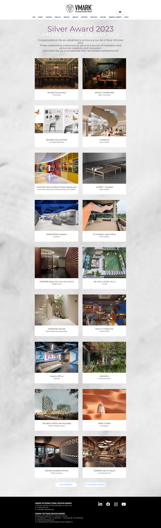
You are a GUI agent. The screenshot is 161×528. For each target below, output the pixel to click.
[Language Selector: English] (121, 12)
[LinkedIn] (100, 504)
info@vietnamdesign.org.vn (45, 520)
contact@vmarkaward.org (45, 509)
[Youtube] (123, 504)
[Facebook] (108, 504)
